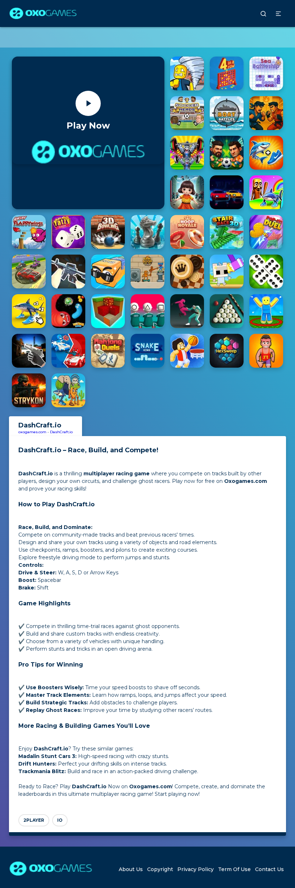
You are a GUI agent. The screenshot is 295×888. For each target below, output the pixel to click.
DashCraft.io (61, 432)
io (60, 820)
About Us (131, 869)
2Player (33, 820)
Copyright (160, 869)
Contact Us (269, 869)
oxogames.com (32, 432)
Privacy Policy (195, 869)
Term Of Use (234, 869)
